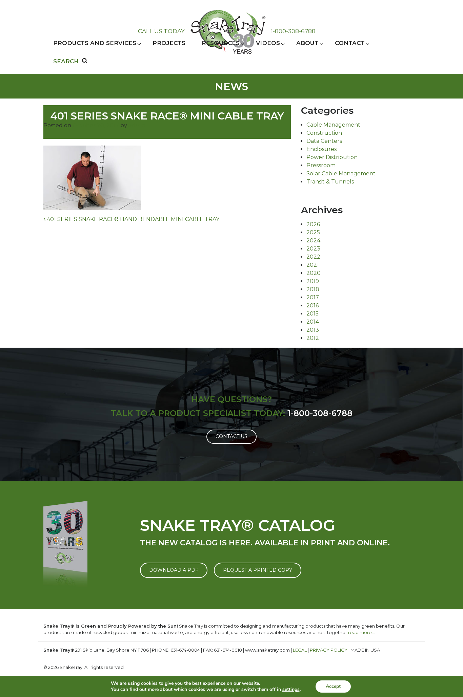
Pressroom (321, 165)
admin (136, 125)
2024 (313, 240)
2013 (312, 330)
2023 (313, 248)
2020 (313, 273)
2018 (312, 289)
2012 (312, 338)
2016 (312, 305)
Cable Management (333, 125)
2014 (312, 322)
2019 (312, 281)
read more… (361, 632)
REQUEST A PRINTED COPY (257, 570)
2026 (313, 224)
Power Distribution (332, 157)
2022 (313, 257)
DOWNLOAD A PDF (173, 570)
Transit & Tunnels (330, 181)
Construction (324, 133)
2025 (313, 232)
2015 (312, 313)
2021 (312, 265)
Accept (333, 686)
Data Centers (324, 141)
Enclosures (321, 149)
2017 (312, 297)
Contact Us (231, 436)
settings (291, 690)
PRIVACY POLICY (328, 650)
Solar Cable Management (341, 173)
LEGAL (300, 650)
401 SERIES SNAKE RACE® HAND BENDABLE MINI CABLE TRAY (132, 219)
